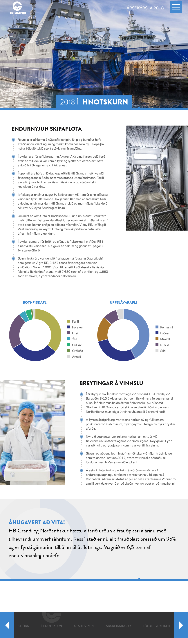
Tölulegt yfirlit (157, 626)
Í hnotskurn (52, 626)
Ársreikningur (118, 626)
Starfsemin (84, 626)
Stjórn (23, 626)
